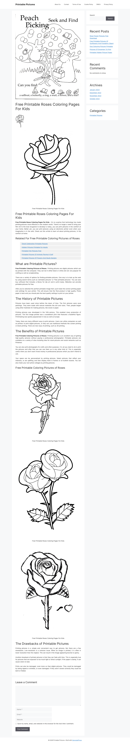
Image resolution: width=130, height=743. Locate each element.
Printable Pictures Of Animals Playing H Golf (37, 254)
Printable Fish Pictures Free (31, 251)
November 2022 (95, 96)
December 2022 (95, 93)
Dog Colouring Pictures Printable (101, 46)
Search (92, 15)
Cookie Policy (88, 4)
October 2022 (95, 99)
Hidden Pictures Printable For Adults (35, 247)
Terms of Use (76, 4)
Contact (66, 4)
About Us (57, 4)
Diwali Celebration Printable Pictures (35, 244)
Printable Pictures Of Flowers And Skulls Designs (39, 258)
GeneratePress (77, 740)
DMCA (98, 4)
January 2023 (95, 90)
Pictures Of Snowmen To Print (100, 49)
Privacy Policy (108, 4)
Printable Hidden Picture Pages (101, 52)
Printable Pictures (25, 4)
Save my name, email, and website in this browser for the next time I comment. (45, 724)
